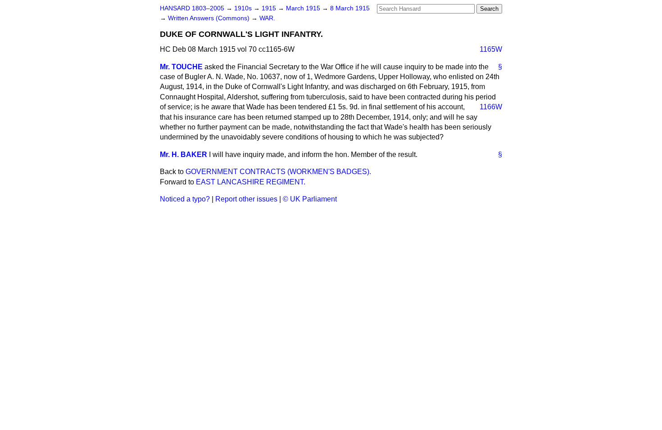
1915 (270, 8)
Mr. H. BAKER (183, 154)
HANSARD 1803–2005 (192, 8)
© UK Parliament (310, 199)
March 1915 (304, 8)
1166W (491, 107)
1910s (244, 8)
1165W (491, 49)
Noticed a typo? (185, 199)
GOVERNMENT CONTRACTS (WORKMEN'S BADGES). (278, 171)
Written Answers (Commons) (209, 18)
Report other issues (246, 199)
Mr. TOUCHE (181, 67)
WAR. (267, 18)
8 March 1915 (350, 8)
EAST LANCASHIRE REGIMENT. (250, 182)
